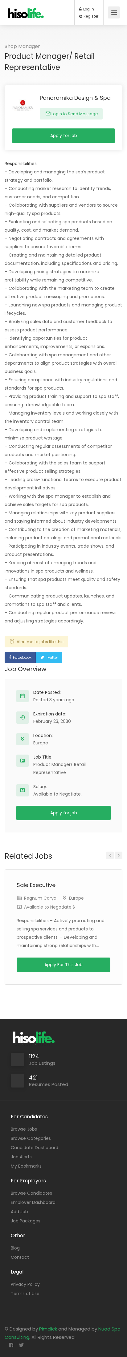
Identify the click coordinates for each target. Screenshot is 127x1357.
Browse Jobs (24, 1129)
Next (118, 855)
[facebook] (11, 1345)
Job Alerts (21, 1157)
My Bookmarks (26, 1166)
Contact (20, 1257)
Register (90, 16)
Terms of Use (25, 1293)
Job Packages (25, 1221)
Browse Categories (31, 1138)
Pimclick (48, 1329)
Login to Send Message (74, 114)
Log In (88, 9)
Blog (15, 1248)
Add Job (19, 1212)
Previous (110, 855)
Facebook (22, 657)
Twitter (52, 657)
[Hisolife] (26, 10)
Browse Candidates (31, 1193)
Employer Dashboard (33, 1202)
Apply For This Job (63, 965)
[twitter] (21, 1345)
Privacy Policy (25, 1284)
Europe (40, 743)
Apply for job (63, 135)
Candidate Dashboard (34, 1147)
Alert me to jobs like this (40, 642)
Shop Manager (22, 46)
